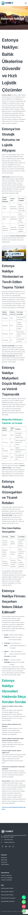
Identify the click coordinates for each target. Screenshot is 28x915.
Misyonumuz (4, 859)
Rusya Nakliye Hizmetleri (7, 901)
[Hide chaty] (24, 911)
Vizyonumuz (4, 862)
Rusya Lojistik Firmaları (7, 894)
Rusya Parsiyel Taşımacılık (8, 898)
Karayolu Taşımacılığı (6, 875)
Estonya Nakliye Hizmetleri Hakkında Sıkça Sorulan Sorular (14, 691)
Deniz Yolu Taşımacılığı (6, 877)
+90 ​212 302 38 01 (8, 839)
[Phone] (24, 897)
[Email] (24, 907)
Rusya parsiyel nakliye (7, 888)
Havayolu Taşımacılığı (6, 879)
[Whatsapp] (24, 902)
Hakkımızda (4, 857)
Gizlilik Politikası (5, 864)
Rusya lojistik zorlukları (7, 891)
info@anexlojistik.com (9, 842)
